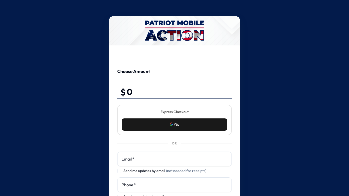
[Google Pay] (174, 124)
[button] (174, 124)
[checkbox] (119, 171)
